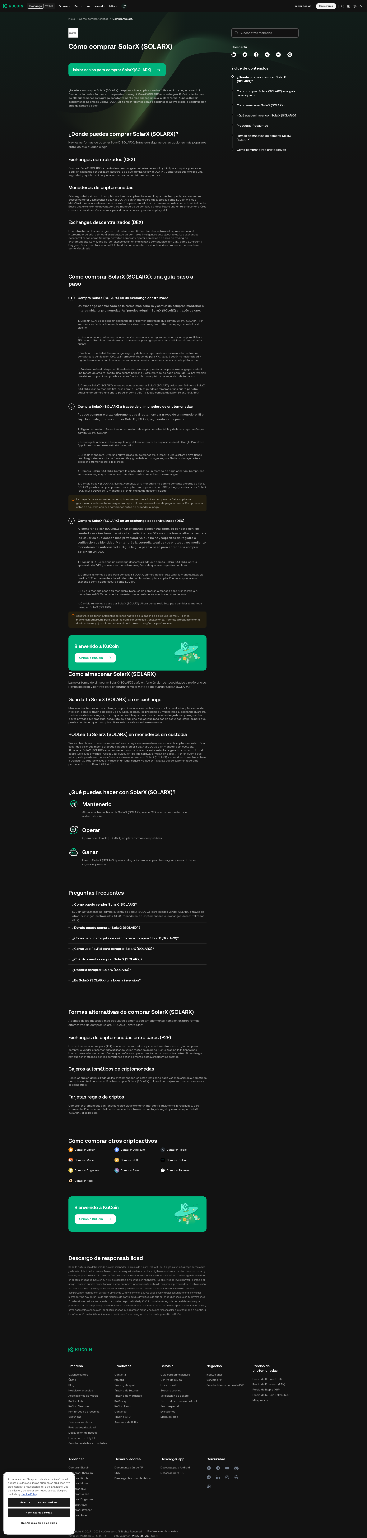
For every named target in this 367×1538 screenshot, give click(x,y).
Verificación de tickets (174, 1395)
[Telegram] (218, 1468)
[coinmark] (236, 1477)
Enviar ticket (168, 1385)
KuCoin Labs (76, 1401)
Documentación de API (128, 1467)
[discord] (236, 1468)
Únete (72, 1379)
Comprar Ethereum (80, 1472)
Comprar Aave (77, 1504)
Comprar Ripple (78, 1478)
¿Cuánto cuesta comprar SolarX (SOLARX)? (107, 959)
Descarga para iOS (172, 1472)
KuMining (120, 1401)
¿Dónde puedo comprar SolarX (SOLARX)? (106, 928)
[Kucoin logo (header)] (13, 6)
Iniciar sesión (303, 5)
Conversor (121, 1411)
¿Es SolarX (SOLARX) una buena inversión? (106, 980)
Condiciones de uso (81, 1422)
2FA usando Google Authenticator (99, 340)
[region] (39, 1503)
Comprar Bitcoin (78, 1467)
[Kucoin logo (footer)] (82, 1349)
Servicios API (214, 1379)
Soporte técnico (170, 1390)
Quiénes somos (78, 1374)
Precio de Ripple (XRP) (267, 1389)
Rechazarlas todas (39, 1512)
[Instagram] (227, 1477)
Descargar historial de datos (132, 1478)
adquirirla (185, 578)
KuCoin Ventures (78, 1406)
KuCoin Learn (122, 1406)
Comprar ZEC (77, 1488)
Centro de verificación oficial (178, 1401)
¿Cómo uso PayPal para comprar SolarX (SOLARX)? (113, 949)
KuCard (119, 1379)
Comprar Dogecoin (80, 1499)
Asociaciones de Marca (83, 1395)
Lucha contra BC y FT (82, 1438)
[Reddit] (209, 1477)
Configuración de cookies (39, 1523)
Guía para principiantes (175, 1374)
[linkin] (218, 1477)
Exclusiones (167, 1411)
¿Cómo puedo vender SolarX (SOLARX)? (104, 904)
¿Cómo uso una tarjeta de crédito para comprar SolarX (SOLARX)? (125, 938)
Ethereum (194, 241)
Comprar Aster (77, 1515)
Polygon (73, 245)
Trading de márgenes (128, 1395)
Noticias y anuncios (80, 1390)
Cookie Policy (29, 1494)
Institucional (214, 1374)
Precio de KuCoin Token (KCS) (271, 1394)
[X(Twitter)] (209, 1468)
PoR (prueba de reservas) (84, 1411)
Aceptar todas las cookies (39, 1502)
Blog (71, 1385)
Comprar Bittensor (80, 1509)
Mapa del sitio (169, 1416)
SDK (117, 1472)
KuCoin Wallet (185, 199)
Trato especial (169, 1406)
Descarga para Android (175, 1467)
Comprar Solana (78, 1493)
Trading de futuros (126, 1390)
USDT (140, 392)
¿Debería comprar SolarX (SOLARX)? (101, 970)
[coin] (209, 1486)
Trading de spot (124, 1385)
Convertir (120, 1374)
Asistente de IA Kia (126, 1422)
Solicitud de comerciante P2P (225, 1385)
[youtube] (227, 1468)
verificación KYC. (105, 356)
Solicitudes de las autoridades (87, 1443)
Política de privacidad (82, 1427)
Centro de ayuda (171, 1379)
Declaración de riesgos (82, 1432)
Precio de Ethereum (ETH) (269, 1384)
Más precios (260, 1400)
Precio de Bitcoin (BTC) (267, 1379)
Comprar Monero (79, 1483)
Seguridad (74, 1416)
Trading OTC (122, 1416)
